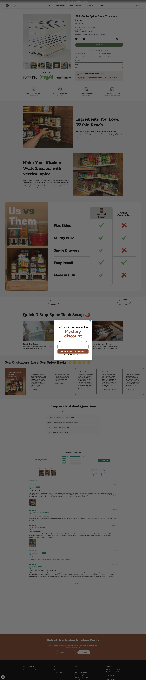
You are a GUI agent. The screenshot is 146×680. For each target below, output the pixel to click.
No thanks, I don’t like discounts (73, 355)
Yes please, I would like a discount (73, 351)
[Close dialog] (90, 321)
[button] (3, 677)
